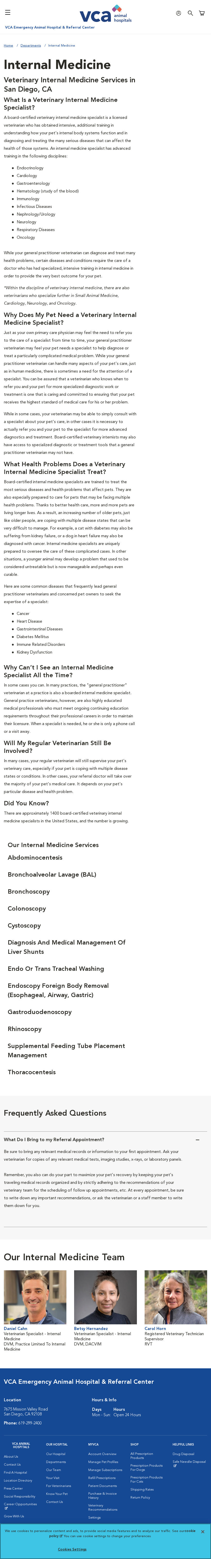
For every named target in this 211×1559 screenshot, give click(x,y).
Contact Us (12, 1464)
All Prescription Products (141, 1456)
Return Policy (140, 1497)
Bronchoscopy (29, 892)
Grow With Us (14, 1516)
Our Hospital (55, 1454)
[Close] (202, 1531)
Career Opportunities (21, 1506)
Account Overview (102, 1454)
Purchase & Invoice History (102, 1496)
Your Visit (52, 1478)
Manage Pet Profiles (103, 1462)
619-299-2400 (30, 1423)
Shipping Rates (142, 1489)
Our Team (53, 1470)
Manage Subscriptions (105, 1470)
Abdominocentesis (35, 858)
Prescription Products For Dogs (146, 1468)
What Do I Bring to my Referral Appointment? (54, 1140)
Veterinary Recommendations (102, 1507)
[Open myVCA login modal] (180, 13)
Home (8, 45)
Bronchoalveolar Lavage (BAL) (52, 875)
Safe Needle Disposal (190, 1463)
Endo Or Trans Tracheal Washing (56, 969)
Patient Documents (102, 1486)
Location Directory (18, 1480)
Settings (94, 1517)
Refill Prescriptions (102, 1478)
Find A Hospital (15, 1472)
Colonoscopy (27, 909)
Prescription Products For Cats (146, 1479)
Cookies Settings (72, 1549)
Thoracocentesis (32, 1073)
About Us (11, 1456)
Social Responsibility (19, 1496)
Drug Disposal (183, 1454)
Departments (31, 45)
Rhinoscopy (24, 1029)
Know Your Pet (57, 1494)
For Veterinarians (58, 1486)
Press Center (13, 1488)
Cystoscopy (24, 926)
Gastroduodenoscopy (40, 1012)
